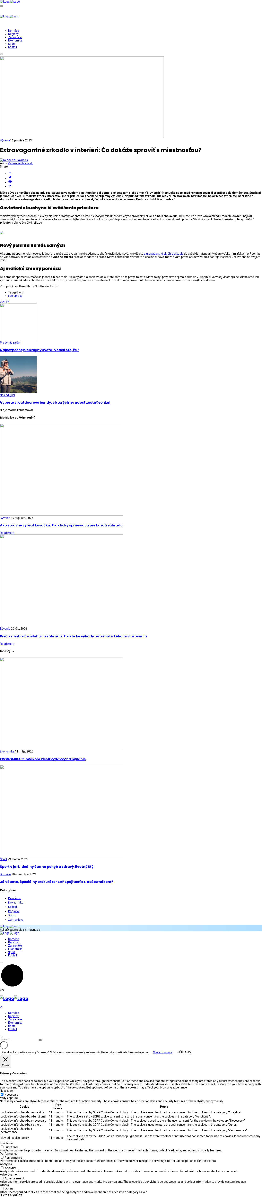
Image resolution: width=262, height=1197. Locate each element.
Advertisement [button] (9, 1174)
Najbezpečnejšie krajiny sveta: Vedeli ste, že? (39, 350)
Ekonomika (15, 40)
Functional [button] (6, 1143)
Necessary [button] (7, 1090)
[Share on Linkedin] (135, 186)
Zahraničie (15, 37)
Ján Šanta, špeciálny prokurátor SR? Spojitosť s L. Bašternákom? (56, 881)
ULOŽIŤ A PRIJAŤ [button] (11, 1195)
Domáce (13, 30)
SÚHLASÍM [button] (184, 1052)
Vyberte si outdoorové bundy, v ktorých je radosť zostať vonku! (55, 402)
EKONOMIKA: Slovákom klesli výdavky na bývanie (43, 759)
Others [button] (4, 1185)
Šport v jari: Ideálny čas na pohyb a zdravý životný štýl (47, 866)
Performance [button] (8, 1153)
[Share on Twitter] (135, 177)
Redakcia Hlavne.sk (20, 163)
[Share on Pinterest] (135, 182)
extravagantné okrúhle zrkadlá (163, 253)
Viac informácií (162, 1052)
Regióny (13, 34)
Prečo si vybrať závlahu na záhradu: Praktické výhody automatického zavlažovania (73, 636)
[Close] (1, 1036)
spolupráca (15, 295)
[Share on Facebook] (135, 173)
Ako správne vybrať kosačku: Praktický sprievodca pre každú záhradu (61, 525)
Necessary (11, 1094)
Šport (11, 43)
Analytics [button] (6, 1164)
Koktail (12, 47)
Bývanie (5, 140)
